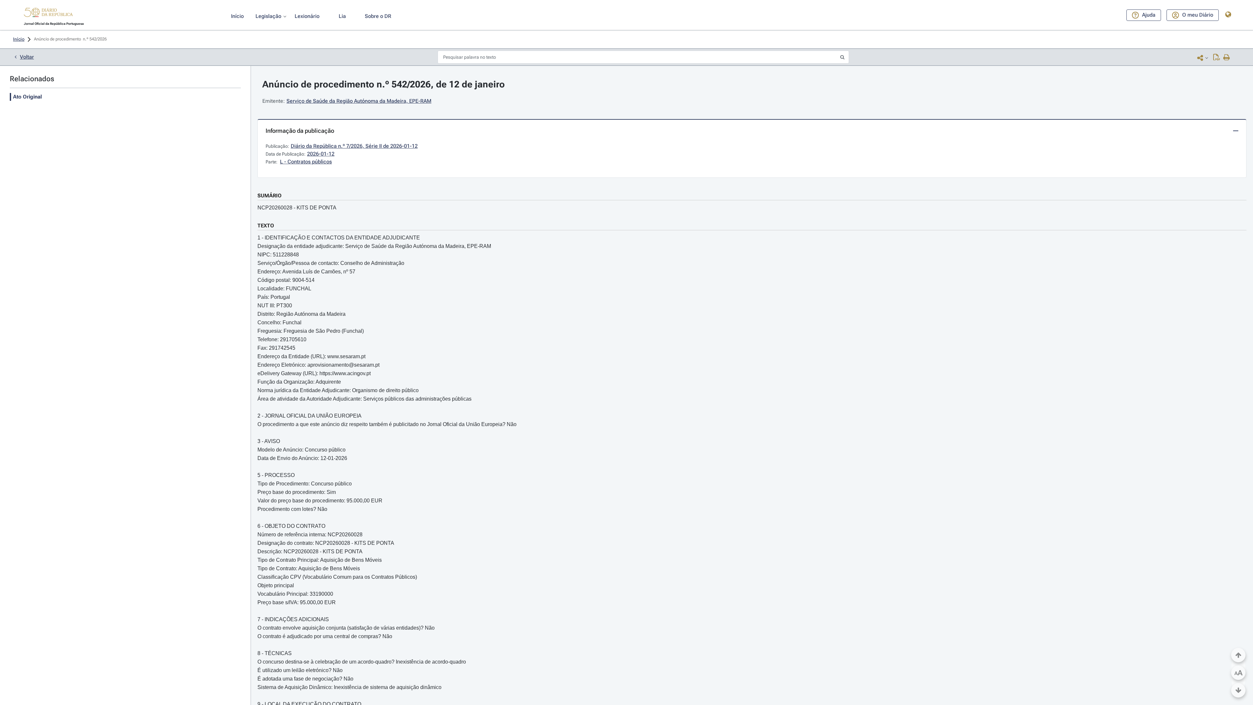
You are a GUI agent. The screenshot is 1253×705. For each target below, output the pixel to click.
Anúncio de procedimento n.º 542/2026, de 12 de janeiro (383, 84)
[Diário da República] (48, 14)
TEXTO (265, 225)
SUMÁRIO (269, 195)
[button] (48, 13)
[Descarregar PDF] (1216, 57)
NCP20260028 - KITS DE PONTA (296, 207)
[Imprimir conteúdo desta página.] (1226, 57)
